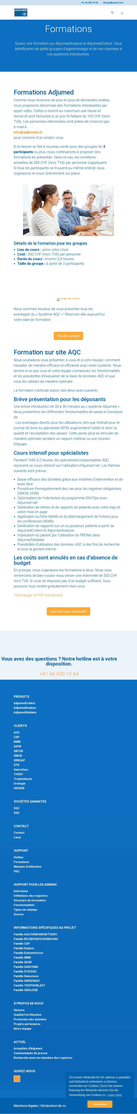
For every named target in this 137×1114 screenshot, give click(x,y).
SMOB (18, 755)
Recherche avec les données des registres (43, 1058)
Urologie (20, 783)
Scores (19, 914)
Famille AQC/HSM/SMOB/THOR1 (35, 934)
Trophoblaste (23, 779)
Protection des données (30, 1019)
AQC (17, 732)
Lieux (17, 837)
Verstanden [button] (100, 1104)
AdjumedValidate (25, 712)
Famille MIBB (22, 957)
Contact (19, 832)
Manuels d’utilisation (27, 866)
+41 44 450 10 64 (59, 674)
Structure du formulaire (30, 900)
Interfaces (21, 891)
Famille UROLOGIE (26, 990)
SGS (16, 813)
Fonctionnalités (24, 905)
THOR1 (18, 774)
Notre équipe (22, 1028)
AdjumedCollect (24, 703)
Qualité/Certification (27, 1014)
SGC (16, 808)
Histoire (19, 1010)
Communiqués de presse (30, 1053)
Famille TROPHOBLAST (29, 985)
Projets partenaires (27, 1024)
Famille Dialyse (24, 948)
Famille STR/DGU (25, 971)
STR (16, 765)
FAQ (16, 871)
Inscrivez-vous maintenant (68, 611)
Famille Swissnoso (26, 976)
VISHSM (19, 788)
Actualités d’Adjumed (28, 1048)
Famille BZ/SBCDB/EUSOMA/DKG (36, 939)
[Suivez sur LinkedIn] (17, 1079)
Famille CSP (22, 943)
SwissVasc (21, 769)
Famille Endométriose (28, 953)
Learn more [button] (114, 1094)
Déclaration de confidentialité (61, 1106)
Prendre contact (68, 336)
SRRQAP (19, 760)
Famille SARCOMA (26, 967)
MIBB (17, 741)
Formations (21, 862)
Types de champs (25, 909)
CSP (16, 737)
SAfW (17, 746)
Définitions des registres (31, 895)
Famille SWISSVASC (27, 980)
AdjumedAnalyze (25, 707)
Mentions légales (26, 1106)
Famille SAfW (23, 962)
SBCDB (18, 751)
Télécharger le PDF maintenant (38, 595)
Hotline (18, 857)
